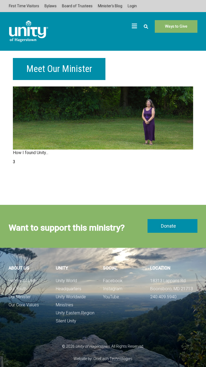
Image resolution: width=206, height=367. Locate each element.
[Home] (29, 31)
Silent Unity (66, 321)
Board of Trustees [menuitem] (77, 6)
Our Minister (20, 296)
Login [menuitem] (132, 6)
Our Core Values (24, 304)
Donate (168, 226)
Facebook (113, 280)
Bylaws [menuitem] (51, 6)
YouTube (111, 296)
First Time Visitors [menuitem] (24, 6)
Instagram (112, 288)
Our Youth (18, 288)
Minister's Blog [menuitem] (110, 6)
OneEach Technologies (113, 359)
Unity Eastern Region (75, 312)
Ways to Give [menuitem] (176, 26)
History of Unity (23, 280)
